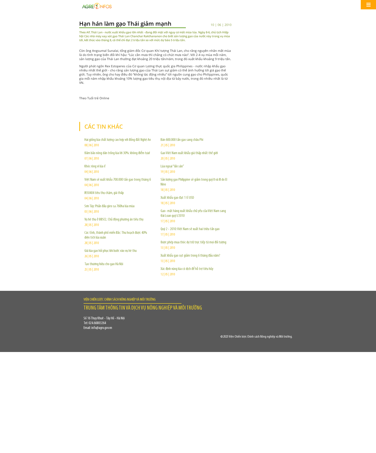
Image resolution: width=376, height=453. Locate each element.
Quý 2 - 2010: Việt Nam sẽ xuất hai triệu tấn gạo (190, 229)
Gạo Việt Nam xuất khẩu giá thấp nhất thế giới (189, 153)
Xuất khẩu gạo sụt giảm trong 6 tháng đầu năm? (190, 256)
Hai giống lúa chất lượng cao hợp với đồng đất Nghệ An (117, 140)
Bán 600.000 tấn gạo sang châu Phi (182, 140)
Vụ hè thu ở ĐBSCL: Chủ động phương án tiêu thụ (113, 220)
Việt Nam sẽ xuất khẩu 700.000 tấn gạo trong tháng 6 (117, 180)
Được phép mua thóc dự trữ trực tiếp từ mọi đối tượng (193, 242)
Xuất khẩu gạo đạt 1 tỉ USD (177, 198)
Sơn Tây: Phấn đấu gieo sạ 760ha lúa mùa (109, 206)
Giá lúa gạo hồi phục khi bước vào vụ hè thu (110, 251)
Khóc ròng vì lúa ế (95, 166)
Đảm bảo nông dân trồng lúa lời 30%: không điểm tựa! (117, 153)
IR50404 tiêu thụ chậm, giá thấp (104, 193)
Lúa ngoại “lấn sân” (172, 166)
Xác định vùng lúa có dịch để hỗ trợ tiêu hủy (187, 269)
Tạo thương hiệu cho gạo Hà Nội (103, 264)
